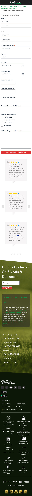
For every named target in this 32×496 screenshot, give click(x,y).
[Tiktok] (23, 387)
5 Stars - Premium (9, 123)
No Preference (8, 125)
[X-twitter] (6, 387)
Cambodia (12, 312)
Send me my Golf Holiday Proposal (16, 152)
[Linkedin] (15, 387)
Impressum (21, 485)
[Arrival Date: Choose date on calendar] (22, 65)
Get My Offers (7, 288)
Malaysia (18, 312)
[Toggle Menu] (28, 2)
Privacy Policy (12, 485)
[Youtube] (11, 387)
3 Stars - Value (8, 117)
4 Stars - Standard (9, 120)
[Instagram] (19, 387)
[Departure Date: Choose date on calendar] (22, 74)
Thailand (23, 311)
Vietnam (5, 312)
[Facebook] (2, 387)
